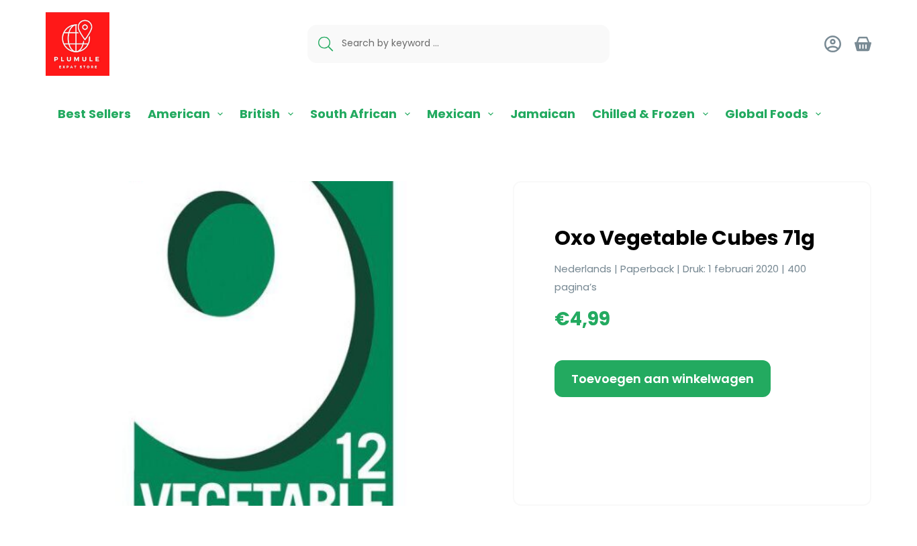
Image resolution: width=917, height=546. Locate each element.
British (260, 113)
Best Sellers (94, 113)
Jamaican (542, 113)
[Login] (832, 44)
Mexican (454, 113)
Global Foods (766, 113)
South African (353, 113)
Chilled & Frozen (643, 113)
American (179, 113)
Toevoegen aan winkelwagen (662, 378)
